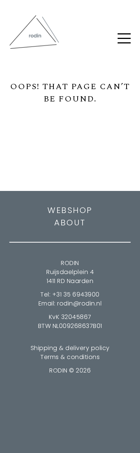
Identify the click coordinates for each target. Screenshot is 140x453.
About (70, 222)
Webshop (70, 210)
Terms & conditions (70, 357)
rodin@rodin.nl (79, 303)
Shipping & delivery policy (70, 348)
